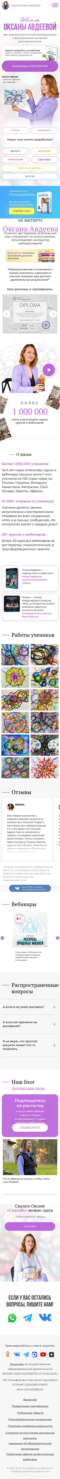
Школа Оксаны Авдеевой (26, 5)
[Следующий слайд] (57, 938)
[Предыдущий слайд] (2, 938)
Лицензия (17, 1364)
